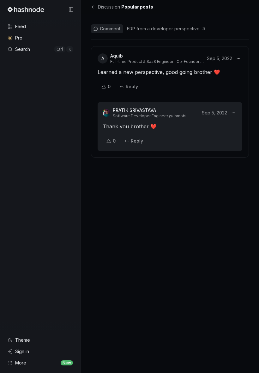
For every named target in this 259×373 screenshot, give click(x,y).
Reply (132, 86)
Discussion (109, 6)
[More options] (238, 58)
